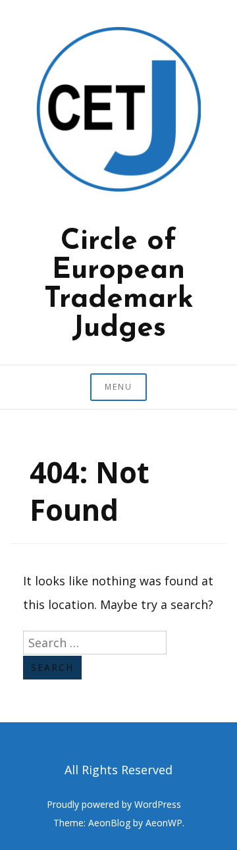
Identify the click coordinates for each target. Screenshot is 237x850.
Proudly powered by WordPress (114, 804)
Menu (118, 386)
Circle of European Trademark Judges (119, 285)
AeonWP (163, 822)
